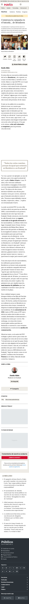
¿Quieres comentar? (14, 457)
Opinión (8, 8)
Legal (2, 587)
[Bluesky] (16, 567)
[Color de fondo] (24, 56)
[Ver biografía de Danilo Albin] (14, 370)
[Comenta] (9, 56)
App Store (22, 598)
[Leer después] (14, 56)
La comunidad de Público (10, 557)
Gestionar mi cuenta (8, 548)
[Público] (12, 4)
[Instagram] (20, 567)
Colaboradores (5, 584)
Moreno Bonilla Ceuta (12, 1)
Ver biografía (14, 381)
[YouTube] (24, 567)
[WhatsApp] (13, 571)
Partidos (18, 12)
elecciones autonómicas (12, 399)
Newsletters (6, 550)
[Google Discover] (6, 567)
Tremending (15, 8)
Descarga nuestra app (7, 593)
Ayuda (5, 559)
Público (7, 542)
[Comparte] (5, 56)
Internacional (23, 8)
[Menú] (2, 4)
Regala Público (7, 555)
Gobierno (12, 12)
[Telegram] (6, 571)
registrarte (17, 467)
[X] (13, 567)
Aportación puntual (8, 553)
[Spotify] (9, 571)
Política (3, 8)
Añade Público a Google (20, 64)
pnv (3, 399)
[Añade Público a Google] (2, 567)
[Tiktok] (2, 571)
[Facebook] (9, 567)
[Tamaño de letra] (19, 56)
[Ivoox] (16, 571)
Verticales (4, 580)
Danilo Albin (5, 68)
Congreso (24, 12)
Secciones (4, 577)
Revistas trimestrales (7, 582)
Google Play (8, 598)
